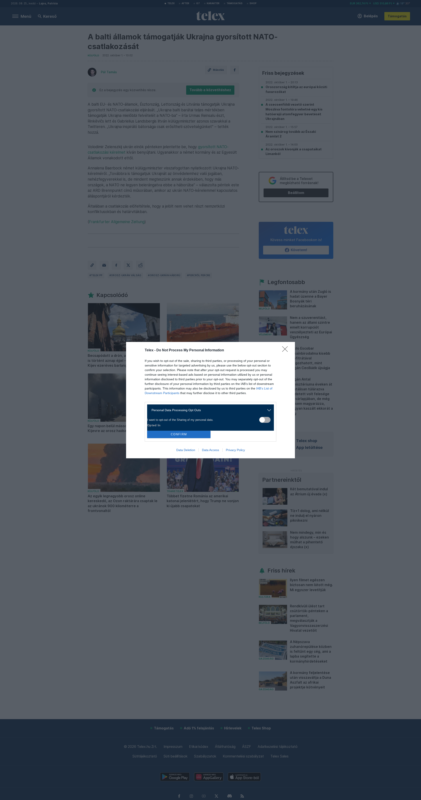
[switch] (265, 420)
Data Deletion (185, 450)
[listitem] (209, 410)
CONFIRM (179, 434)
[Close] (286, 350)
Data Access (210, 450)
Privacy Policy (235, 450)
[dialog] (210, 400)
